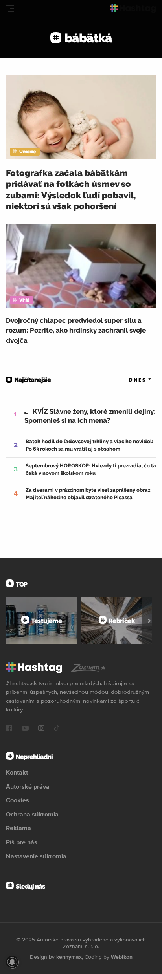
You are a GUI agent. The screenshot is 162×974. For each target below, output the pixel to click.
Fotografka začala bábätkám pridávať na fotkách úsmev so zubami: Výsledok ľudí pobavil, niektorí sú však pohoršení (71, 190)
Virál (24, 300)
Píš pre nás (21, 841)
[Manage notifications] (12, 962)
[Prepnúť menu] (10, 8)
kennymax (69, 957)
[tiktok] (56, 728)
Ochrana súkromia (32, 814)
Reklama (18, 827)
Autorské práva (28, 786)
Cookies (17, 800)
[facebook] (9, 728)
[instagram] (41, 728)
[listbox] (128, 380)
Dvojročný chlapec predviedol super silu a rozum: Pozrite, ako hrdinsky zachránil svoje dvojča (76, 330)
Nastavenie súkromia (36, 856)
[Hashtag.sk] (133, 8)
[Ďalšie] (149, 620)
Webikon (122, 957)
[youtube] (25, 728)
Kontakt (17, 772)
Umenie (27, 151)
